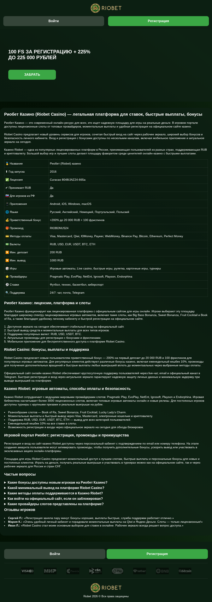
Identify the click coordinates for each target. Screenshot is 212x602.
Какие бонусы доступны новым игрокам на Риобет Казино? (57, 482)
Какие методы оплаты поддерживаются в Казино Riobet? (55, 493)
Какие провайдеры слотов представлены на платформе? (56, 504)
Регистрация (158, 21)
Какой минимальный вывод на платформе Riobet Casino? (56, 488)
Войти (53, 21)
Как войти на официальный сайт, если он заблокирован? (55, 498)
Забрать (32, 74)
